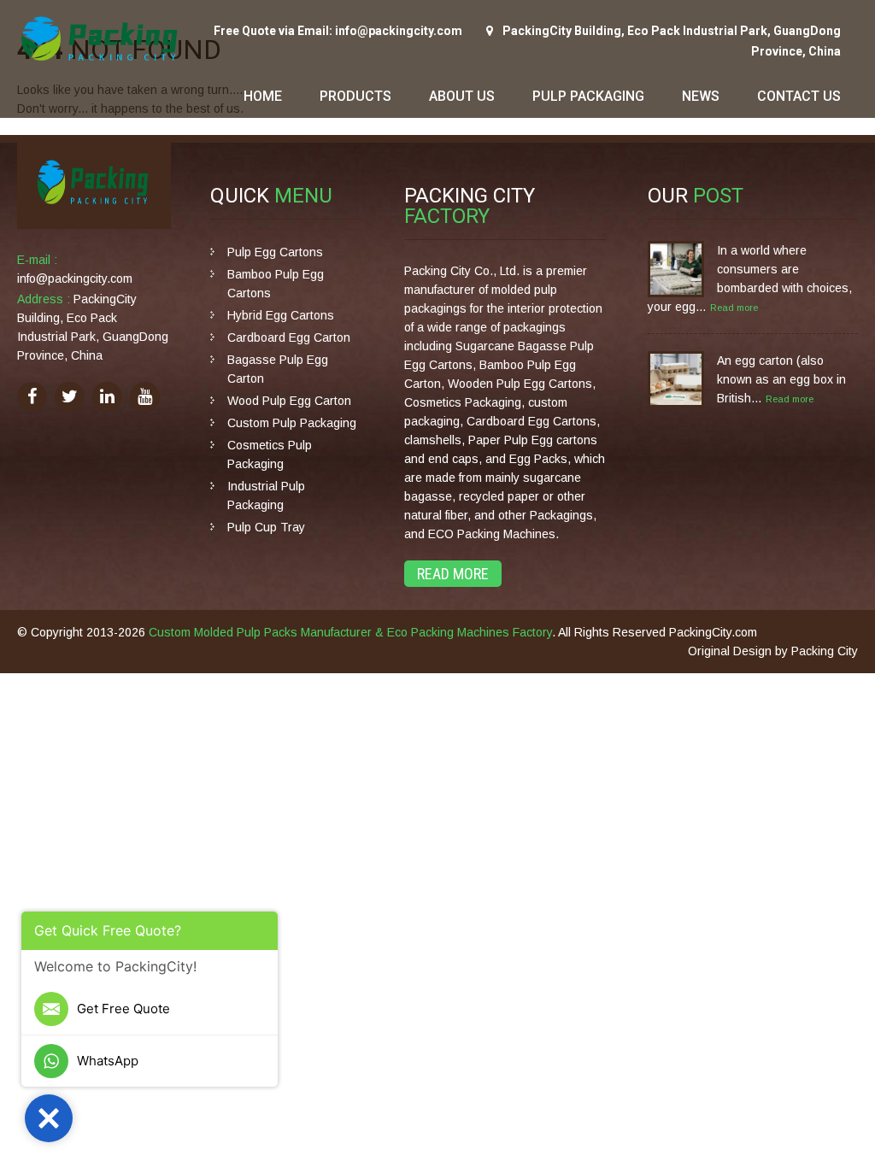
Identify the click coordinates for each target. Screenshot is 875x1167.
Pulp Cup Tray (266, 527)
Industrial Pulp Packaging (266, 495)
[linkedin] (107, 397)
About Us (462, 96)
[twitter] (70, 397)
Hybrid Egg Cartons (280, 315)
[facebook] (32, 397)
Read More (453, 574)
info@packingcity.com (74, 278)
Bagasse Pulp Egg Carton (277, 369)
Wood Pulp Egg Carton (289, 401)
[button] (49, 1118)
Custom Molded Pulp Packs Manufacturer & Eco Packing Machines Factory (350, 632)
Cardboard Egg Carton (288, 337)
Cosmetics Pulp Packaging (269, 454)
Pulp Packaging (588, 96)
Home (263, 96)
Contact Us (799, 96)
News (700, 96)
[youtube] (145, 397)
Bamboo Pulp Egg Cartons (275, 283)
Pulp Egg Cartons (275, 252)
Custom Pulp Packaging (291, 423)
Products (355, 96)
